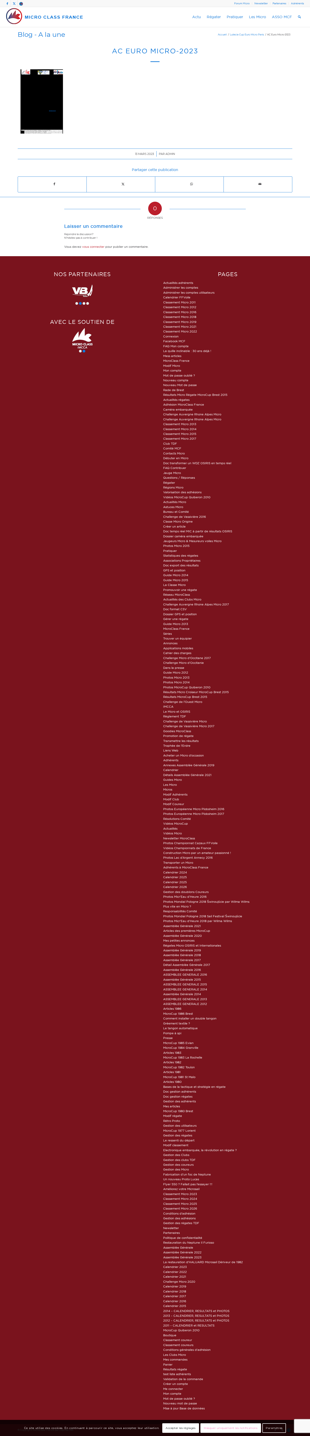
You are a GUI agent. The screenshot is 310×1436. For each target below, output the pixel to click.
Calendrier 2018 (174, 1291)
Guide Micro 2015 (175, 580)
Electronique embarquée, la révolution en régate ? (200, 1150)
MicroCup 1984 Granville (180, 1047)
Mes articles (171, 1106)
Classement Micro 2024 (180, 1198)
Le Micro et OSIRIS (176, 711)
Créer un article (174, 526)
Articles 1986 (172, 1008)
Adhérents (297, 3)
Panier (167, 1364)
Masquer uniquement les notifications (231, 1428)
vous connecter (93, 246)
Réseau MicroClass (176, 594)
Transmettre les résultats (181, 740)
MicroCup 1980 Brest (178, 1111)
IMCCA (168, 706)
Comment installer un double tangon (190, 1018)
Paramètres (274, 1428)
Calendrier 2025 (175, 877)
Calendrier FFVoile (176, 297)
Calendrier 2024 (175, 872)
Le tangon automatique (180, 1028)
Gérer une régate (175, 618)
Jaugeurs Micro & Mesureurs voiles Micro (192, 541)
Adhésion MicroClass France (183, 404)
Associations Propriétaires (181, 560)
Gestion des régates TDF (181, 1223)
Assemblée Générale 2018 (182, 955)
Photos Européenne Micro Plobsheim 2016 (193, 809)
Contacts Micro (174, 453)
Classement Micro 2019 (179, 321)
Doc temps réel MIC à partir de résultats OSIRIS (197, 531)
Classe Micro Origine (178, 521)
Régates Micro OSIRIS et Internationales (192, 945)
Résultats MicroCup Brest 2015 (185, 696)
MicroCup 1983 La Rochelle (182, 1057)
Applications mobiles (178, 648)
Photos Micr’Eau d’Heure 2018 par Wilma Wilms (197, 921)
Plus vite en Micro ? (177, 906)
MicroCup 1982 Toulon (179, 1067)
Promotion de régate (178, 735)
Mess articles (172, 355)
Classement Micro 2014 (180, 429)
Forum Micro (242, 3)
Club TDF (170, 443)
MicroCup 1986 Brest (178, 1013)
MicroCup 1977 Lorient (179, 1130)
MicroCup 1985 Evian (178, 1042)
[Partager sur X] (123, 184)
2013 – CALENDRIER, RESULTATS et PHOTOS (196, 1315)
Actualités (170, 828)
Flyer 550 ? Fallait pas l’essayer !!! (187, 1184)
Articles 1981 (172, 1072)
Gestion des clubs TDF (179, 1159)
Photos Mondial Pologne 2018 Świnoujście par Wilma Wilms (206, 901)
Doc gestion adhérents (179, 1091)
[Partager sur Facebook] (54, 184)
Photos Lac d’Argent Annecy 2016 (188, 857)
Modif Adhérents (175, 794)
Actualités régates (176, 399)
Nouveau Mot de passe (180, 385)
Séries (167, 633)
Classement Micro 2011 (179, 302)
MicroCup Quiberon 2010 (181, 1330)
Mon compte (172, 370)
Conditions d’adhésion (179, 1213)
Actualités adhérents (178, 282)
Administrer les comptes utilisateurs (188, 292)
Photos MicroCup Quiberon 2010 (186, 687)
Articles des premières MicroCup (186, 930)
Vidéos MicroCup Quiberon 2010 (186, 497)
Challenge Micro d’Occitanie (183, 662)
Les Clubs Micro (174, 1354)
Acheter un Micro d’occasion (183, 755)
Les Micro (170, 784)
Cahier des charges (177, 653)
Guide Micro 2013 (175, 623)
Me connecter (173, 1388)
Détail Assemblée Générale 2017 (186, 964)
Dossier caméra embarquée (183, 536)
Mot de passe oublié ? (179, 375)
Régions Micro (173, 487)
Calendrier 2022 (175, 1271)
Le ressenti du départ (178, 1140)
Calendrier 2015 (174, 1305)
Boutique (169, 1335)
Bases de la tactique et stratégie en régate (194, 1086)
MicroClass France (176, 360)
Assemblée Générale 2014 (182, 994)
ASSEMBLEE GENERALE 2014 (185, 989)
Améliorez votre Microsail (181, 1188)
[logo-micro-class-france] (44, 17)
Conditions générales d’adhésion (187, 1349)
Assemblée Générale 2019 (182, 950)
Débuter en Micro (175, 458)
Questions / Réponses (179, 477)
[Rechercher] (299, 17)
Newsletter (261, 3)
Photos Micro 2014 (176, 682)
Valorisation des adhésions (182, 492)
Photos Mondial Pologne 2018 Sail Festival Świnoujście (202, 916)
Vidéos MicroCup (175, 823)
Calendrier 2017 (174, 1296)
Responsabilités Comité (180, 911)
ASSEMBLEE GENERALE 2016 (185, 974)
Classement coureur (177, 1340)
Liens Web (170, 750)
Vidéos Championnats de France (187, 848)
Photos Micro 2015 (176, 545)
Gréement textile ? (176, 1023)
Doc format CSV (175, 609)
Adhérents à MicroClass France (185, 867)
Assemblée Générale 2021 (182, 926)
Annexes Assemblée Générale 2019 (188, 765)
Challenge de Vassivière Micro (185, 721)
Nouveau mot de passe (180, 1403)
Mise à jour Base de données (184, 1408)
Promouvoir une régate (180, 589)
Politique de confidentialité (182, 1237)
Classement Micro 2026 (180, 1208)
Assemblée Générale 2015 (182, 979)
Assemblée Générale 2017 (182, 960)
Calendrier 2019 (174, 1286)
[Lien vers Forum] (21, 3)
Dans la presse (173, 667)
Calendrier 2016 (174, 1301)
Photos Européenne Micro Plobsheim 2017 (193, 813)
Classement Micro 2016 (179, 312)
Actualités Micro (174, 501)
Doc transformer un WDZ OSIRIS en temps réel (197, 463)
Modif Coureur (173, 804)
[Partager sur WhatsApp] (191, 184)
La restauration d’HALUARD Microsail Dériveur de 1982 (203, 1262)
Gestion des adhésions (179, 1218)
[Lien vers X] (14, 3)
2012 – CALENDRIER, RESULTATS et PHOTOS (196, 1320)
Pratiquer (170, 550)
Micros (167, 789)
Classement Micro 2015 (179, 433)
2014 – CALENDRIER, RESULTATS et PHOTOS (196, 1310)
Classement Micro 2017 (179, 438)
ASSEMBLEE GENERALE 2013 (185, 999)
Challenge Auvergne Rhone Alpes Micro (192, 414)
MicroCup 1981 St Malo (179, 1077)
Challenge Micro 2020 (179, 1281)
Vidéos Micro (172, 833)
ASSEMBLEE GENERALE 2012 (185, 1003)
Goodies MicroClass (177, 731)
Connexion (171, 336)
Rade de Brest (173, 390)
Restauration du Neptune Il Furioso (188, 1242)
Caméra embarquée (178, 409)
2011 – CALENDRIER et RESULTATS (188, 1325)
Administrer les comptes (180, 287)
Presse (168, 1037)
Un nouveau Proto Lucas (181, 1179)
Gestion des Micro (176, 1169)
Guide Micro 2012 (175, 672)
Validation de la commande (183, 1379)
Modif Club (171, 799)
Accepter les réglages (181, 1428)
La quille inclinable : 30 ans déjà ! (187, 350)
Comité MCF (172, 448)
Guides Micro (172, 779)
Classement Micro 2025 (180, 1203)
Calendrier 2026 (175, 886)
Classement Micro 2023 (180, 1193)
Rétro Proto (171, 1120)
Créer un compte (175, 1383)
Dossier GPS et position (180, 614)
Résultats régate (175, 1369)
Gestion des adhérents (179, 1101)
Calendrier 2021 (174, 1276)
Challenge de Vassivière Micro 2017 (188, 726)
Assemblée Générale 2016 (182, 969)
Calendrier (170, 769)
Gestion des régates (177, 1135)
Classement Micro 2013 (179, 424)
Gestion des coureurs (178, 1164)
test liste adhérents (177, 1374)
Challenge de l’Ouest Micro (182, 701)
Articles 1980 (172, 1081)
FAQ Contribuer (174, 467)
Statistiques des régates (180, 555)
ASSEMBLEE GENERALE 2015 (185, 984)
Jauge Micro (172, 472)
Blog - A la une (41, 34)
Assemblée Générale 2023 (182, 1257)
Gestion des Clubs (176, 1154)
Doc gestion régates (177, 1096)
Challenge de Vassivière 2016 (184, 516)
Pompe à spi (172, 1033)
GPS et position (174, 570)
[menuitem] (242, 3)
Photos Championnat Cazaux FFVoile (190, 843)
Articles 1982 (172, 1062)
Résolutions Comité (177, 818)
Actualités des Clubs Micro (182, 599)
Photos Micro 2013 (176, 677)
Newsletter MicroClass (179, 838)
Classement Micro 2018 (179, 316)
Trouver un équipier (177, 638)
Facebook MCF (174, 341)
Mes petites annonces (178, 940)
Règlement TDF (174, 716)
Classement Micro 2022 (180, 331)
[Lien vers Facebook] (7, 3)
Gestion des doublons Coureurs (186, 891)
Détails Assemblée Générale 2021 (187, 774)
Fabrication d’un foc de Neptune (187, 1174)
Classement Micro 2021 (179, 326)
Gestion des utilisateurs (180, 1125)
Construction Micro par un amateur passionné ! (197, 852)
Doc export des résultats (181, 565)
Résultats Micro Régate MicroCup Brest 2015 (195, 394)
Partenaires (279, 3)
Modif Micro (171, 365)
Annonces (170, 643)
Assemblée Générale (178, 1247)
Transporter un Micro (178, 862)
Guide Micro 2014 (175, 575)
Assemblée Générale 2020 (182, 935)
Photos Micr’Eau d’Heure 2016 (185, 896)
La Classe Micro (174, 584)
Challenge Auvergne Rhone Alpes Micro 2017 (196, 604)
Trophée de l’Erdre (176, 745)
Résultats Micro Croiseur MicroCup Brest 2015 (196, 692)
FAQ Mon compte (176, 346)
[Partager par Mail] (260, 184)
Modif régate (172, 1115)
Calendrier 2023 (175, 1266)
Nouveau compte (175, 380)
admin (170, 154)
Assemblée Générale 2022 (182, 1252)
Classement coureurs (178, 1345)
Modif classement (175, 1145)
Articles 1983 (172, 1052)
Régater (169, 482)
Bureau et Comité (176, 511)
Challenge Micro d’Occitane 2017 (187, 658)
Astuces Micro (173, 506)
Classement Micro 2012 (179, 307)
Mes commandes (175, 1359)
